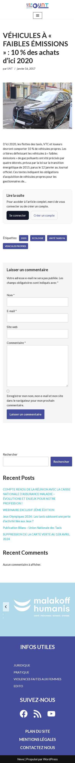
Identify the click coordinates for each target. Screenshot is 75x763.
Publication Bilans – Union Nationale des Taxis (32, 527)
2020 (23, 238)
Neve (20, 759)
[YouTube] (51, 713)
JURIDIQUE (22, 665)
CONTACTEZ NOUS (37, 747)
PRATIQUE (21, 672)
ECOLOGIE (37, 238)
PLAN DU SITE (37, 731)
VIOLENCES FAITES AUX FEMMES (37, 679)
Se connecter (17, 215)
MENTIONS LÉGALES (37, 739)
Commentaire (16, 342)
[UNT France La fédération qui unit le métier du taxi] (37, 6)
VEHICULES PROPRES (15, 246)
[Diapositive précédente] (6, 606)
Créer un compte (44, 215)
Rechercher (10, 454)
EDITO (18, 686)
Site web (12, 327)
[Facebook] (23, 713)
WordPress (50, 759)
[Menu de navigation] (37, 15)
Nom (11, 295)
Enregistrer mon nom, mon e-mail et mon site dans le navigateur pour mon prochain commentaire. (35, 400)
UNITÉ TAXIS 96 (57, 238)
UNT (10, 68)
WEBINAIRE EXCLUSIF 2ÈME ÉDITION (28, 510)
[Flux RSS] (37, 713)
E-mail (12, 311)
